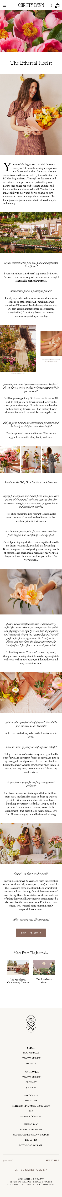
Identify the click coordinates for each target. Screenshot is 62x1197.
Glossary (31, 1082)
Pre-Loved (31, 1140)
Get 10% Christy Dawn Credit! (31, 1134)
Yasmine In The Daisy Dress (18, 482)
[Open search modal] (50, 5)
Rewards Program (31, 1129)
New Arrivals (31, 1052)
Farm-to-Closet (31, 1058)
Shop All (31, 1063)
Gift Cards (31, 1095)
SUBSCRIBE (52, 1160)
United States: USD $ (29, 1170)
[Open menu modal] (4, 5)
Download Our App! (31, 1145)
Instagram (31, 1124)
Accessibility (16, 1184)
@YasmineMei (41, 919)
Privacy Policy (42, 1182)
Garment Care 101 (31, 1116)
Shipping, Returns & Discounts (31, 1106)
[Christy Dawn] (31, 5)
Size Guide (31, 1100)
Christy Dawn (34, 1179)
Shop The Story (31, 932)
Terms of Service (20, 1182)
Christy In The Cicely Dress (44, 482)
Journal (31, 1087)
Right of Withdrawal (41, 1184)
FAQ (31, 1111)
